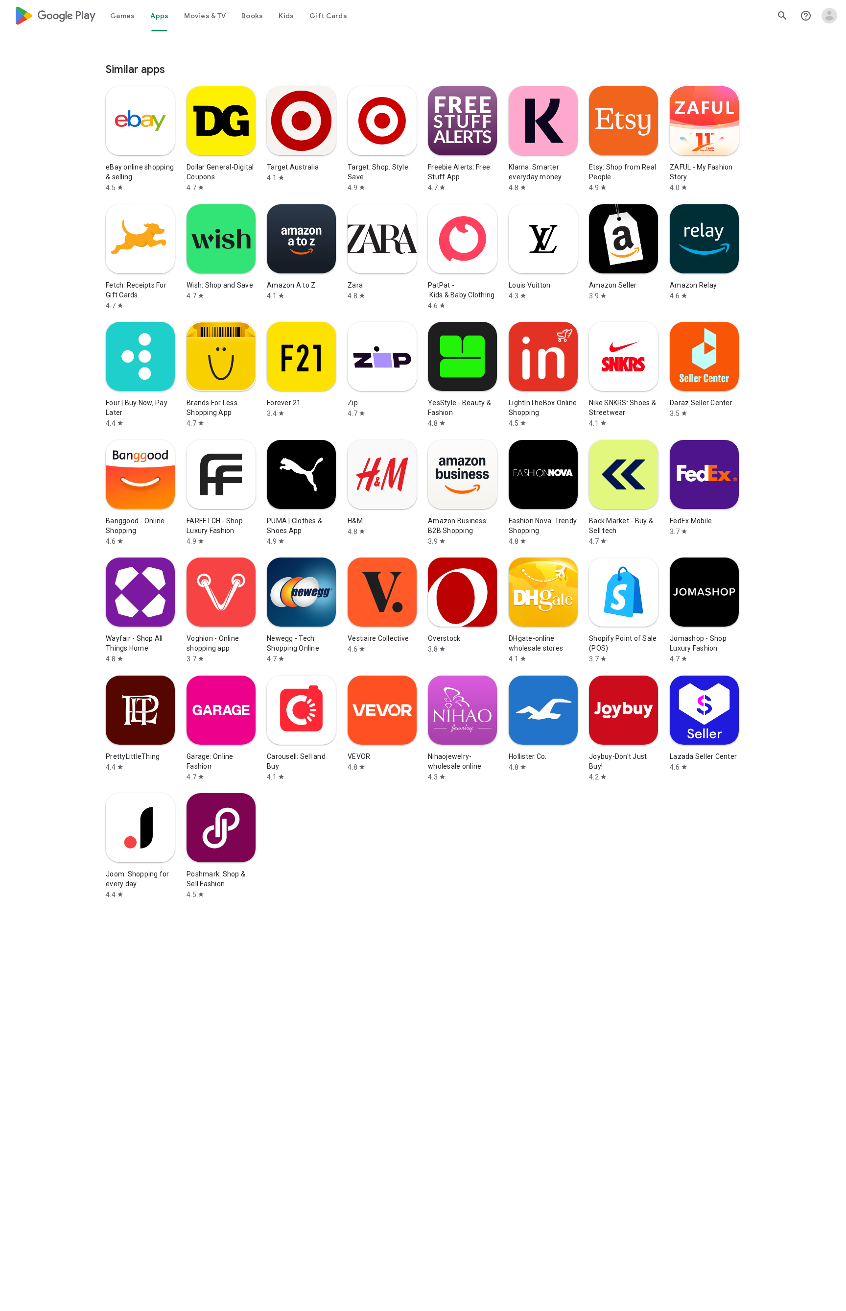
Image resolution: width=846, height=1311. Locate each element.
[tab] (122, 15)
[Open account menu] (829, 15)
